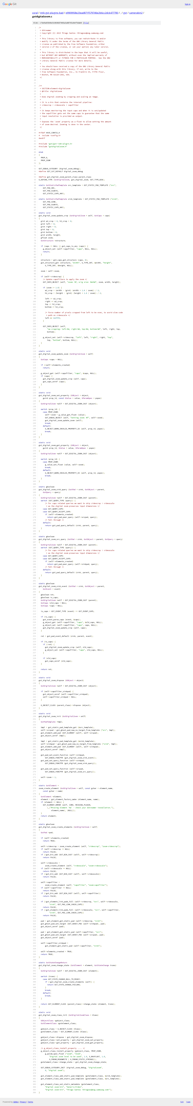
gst (125, 12)
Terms (30, 1102)
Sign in (187, 4)
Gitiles (15, 1102)
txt (182, 1102)
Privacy (23, 1102)
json (188, 1102)
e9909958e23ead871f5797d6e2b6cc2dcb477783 (92, 12)
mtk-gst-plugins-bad (51, 12)
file (86, 23)
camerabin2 (136, 12)
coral (35, 12)
